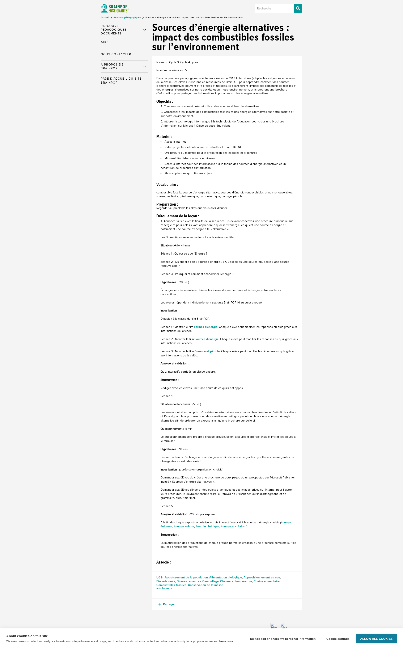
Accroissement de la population (186, 577)
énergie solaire (184, 526)
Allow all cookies (376, 638)
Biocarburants (165, 581)
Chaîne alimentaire (267, 581)
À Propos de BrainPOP (112, 66)
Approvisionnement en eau (261, 577)
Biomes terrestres (189, 581)
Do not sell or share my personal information (283, 638)
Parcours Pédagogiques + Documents (115, 29)
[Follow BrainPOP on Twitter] (274, 626)
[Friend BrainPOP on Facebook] (282, 626)
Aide (105, 42)
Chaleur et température (236, 581)
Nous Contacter (116, 54)
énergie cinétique (207, 526)
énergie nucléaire (233, 526)
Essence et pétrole (207, 351)
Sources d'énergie (207, 339)
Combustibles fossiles (171, 585)
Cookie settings (338, 638)
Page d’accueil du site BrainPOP (121, 80)
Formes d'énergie (205, 327)
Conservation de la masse (205, 585)
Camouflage (210, 581)
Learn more (226, 641)
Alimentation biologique (225, 577)
